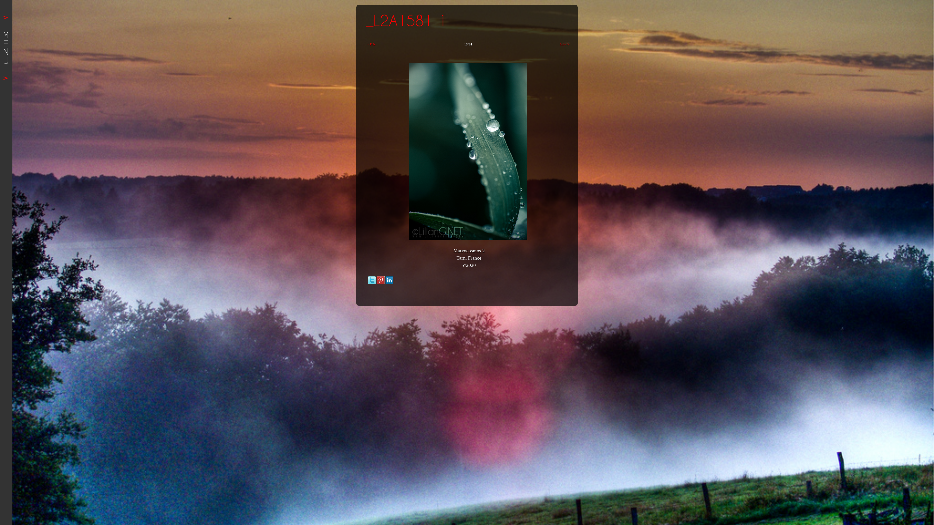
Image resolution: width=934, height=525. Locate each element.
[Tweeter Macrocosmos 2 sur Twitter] (372, 278)
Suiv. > (564, 44)
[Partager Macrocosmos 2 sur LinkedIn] (389, 278)
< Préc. (372, 44)
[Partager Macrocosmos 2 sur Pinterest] (381, 278)
